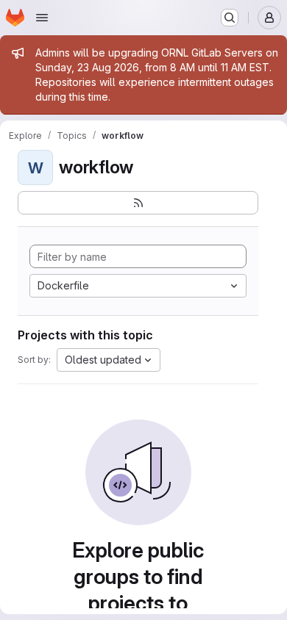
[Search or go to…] (229, 17)
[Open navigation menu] (42, 17)
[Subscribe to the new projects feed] (138, 203)
